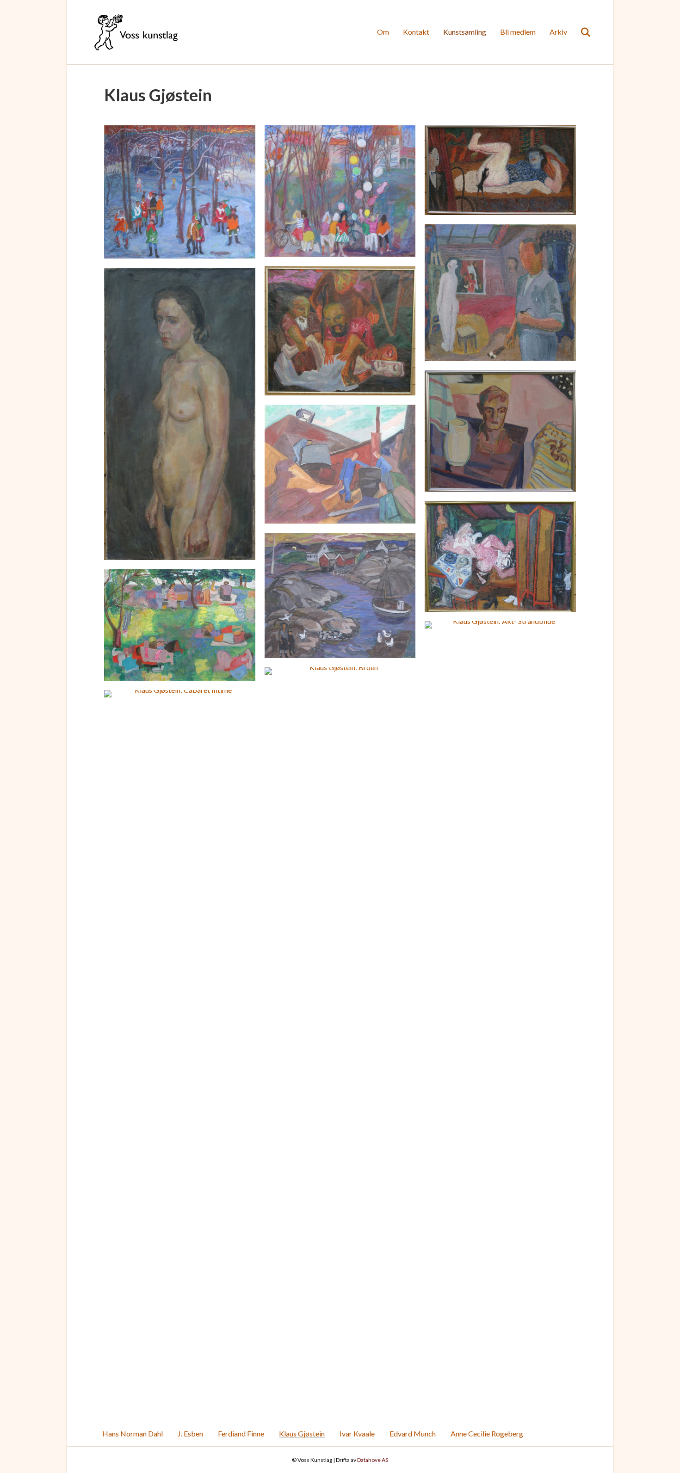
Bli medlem (518, 31)
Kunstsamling (464, 31)
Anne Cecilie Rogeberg (487, 1433)
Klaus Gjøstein (302, 1433)
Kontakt (416, 31)
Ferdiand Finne (241, 1433)
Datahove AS (372, 1459)
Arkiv (558, 31)
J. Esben (190, 1433)
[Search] (580, 32)
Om (383, 31)
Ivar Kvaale (357, 1433)
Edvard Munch (412, 1433)
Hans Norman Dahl (132, 1433)
